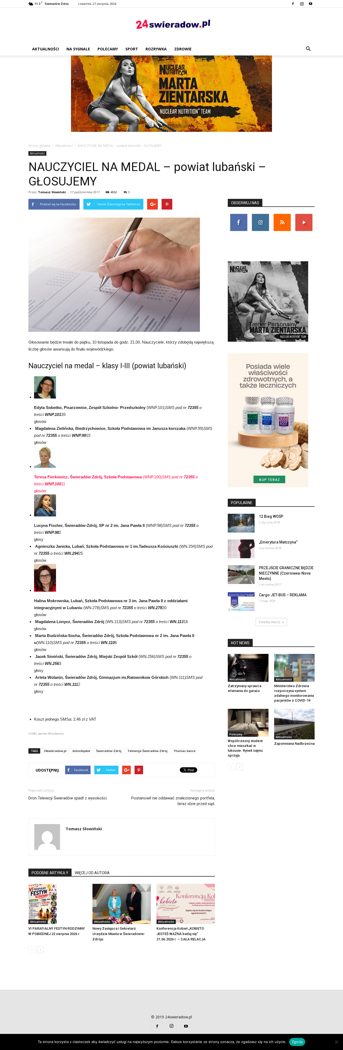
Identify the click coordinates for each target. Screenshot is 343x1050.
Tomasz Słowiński (52, 192)
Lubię (238, 216)
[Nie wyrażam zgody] (336, 1042)
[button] (308, 49)
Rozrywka (156, 48)
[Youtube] (311, 4)
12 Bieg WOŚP (271, 516)
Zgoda (297, 1042)
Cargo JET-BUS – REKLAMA (283, 595)
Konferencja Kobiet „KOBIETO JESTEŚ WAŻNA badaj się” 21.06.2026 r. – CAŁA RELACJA (181, 933)
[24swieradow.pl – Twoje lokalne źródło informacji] (171, 25)
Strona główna (39, 145)
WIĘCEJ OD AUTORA (92, 873)
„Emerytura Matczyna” (278, 542)
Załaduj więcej (269, 622)
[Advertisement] (171, 95)
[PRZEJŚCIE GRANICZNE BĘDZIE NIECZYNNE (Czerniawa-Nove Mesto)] (241, 574)
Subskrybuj (304, 216)
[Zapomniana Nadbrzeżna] (294, 724)
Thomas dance (184, 751)
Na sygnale (78, 48)
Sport (131, 48)
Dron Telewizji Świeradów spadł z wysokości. (67, 798)
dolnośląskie (81, 751)
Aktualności (45, 48)
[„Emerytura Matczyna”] (241, 548)
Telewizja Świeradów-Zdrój (147, 751)
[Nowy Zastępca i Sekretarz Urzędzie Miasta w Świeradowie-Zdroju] (121, 904)
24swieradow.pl (55, 751)
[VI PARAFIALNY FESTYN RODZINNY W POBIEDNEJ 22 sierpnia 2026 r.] (57, 904)
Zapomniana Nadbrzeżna (294, 744)
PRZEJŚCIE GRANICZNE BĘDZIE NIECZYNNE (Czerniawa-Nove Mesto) (286, 573)
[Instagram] (302, 4)
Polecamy (108, 48)
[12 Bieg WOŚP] (241, 523)
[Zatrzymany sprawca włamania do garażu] (248, 668)
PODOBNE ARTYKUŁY (50, 873)
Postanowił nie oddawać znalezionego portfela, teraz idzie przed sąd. (173, 801)
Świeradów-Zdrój (108, 751)
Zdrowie (183, 48)
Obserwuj (260, 216)
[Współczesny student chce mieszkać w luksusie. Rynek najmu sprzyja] (248, 723)
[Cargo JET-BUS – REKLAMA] (241, 601)
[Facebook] (293, 4)
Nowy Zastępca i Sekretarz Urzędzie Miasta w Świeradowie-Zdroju (118, 933)
